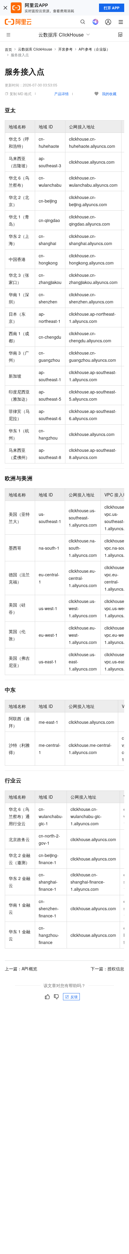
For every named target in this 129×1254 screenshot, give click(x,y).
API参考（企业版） (94, 48)
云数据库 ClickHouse (35, 48)
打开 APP (111, 7)
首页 (8, 49)
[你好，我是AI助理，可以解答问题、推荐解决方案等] (95, 22)
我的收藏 (109, 93)
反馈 (74, 996)
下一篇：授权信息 (107, 969)
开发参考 (65, 48)
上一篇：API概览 (21, 969)
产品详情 (61, 93)
